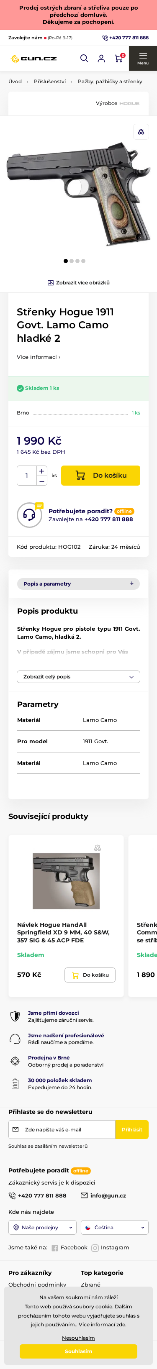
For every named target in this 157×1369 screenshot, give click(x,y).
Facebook (74, 1247)
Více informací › (38, 356)
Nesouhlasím (78, 1338)
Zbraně (90, 1284)
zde (120, 1324)
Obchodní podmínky (37, 1284)
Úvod (15, 81)
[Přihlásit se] (101, 58)
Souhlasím (79, 1351)
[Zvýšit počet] (42, 471)
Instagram (115, 1247)
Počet (27, 476)
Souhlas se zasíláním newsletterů (48, 1146)
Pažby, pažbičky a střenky (110, 81)
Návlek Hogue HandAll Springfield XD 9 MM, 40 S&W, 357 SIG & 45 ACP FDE (63, 932)
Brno (23, 412)
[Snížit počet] (42, 481)
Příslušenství (50, 81)
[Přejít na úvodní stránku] (33, 58)
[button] (84, 58)
